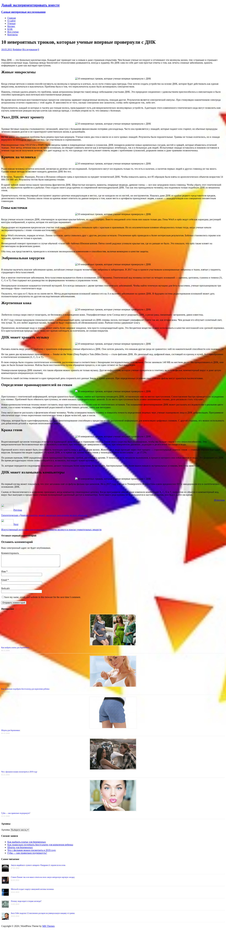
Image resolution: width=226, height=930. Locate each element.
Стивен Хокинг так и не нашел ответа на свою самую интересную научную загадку (43, 877)
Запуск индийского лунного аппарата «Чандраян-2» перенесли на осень (38, 865)
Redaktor (17, 49)
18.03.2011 (6, 49)
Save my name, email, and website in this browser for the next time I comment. (42, 597)
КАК (10, 29)
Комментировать (10, 553)
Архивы (5, 829)
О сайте (11, 20)
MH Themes (48, 926)
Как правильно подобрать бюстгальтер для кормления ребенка (25, 689)
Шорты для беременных (10, 730)
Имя (3, 571)
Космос (11, 26)
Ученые (11, 23)
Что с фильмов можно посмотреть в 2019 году (19, 772)
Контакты (12, 34)
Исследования (29, 49)
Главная (11, 18)
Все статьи (13, 31)
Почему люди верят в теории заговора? (26, 901)
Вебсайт (5, 588)
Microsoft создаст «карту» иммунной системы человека (32, 889)
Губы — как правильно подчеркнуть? (15, 813)
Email (4, 580)
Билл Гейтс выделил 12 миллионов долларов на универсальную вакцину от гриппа (43, 913)
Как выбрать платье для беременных (15, 647)
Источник (219, 500)
